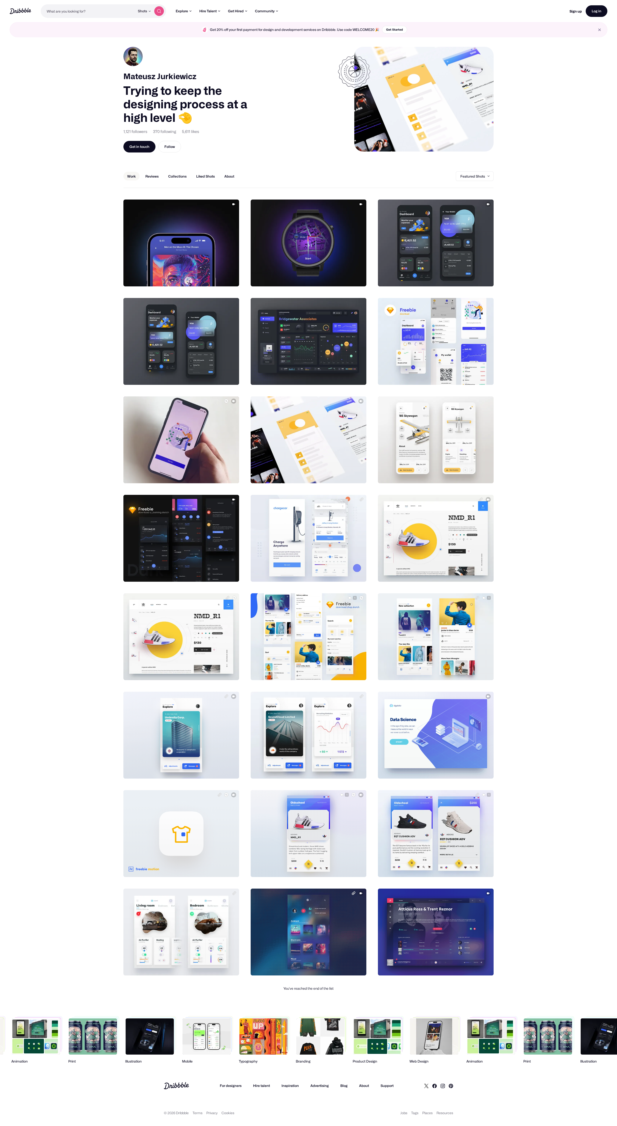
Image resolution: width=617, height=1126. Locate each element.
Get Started (394, 29)
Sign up (576, 11)
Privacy (212, 1113)
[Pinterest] (451, 1086)
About (364, 1086)
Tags (414, 1113)
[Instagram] (443, 1086)
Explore (182, 11)
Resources (444, 1113)
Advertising (319, 1086)
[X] (426, 1086)
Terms (197, 1113)
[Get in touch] (211, 277)
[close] (599, 30)
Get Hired (236, 11)
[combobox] (88, 11)
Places (427, 1113)
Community (265, 11)
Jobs (403, 1113)
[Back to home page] (20, 11)
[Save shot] (220, 277)
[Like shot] (230, 277)
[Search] (159, 11)
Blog (344, 1086)
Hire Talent (208, 11)
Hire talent (261, 1086)
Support (387, 1086)
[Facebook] (434, 1086)
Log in (596, 11)
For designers (230, 1086)
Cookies (227, 1113)
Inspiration (290, 1086)
